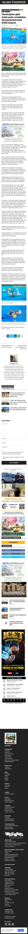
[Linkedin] (15, 336)
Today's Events (8, 808)
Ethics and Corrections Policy (12, 760)
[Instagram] (9, 924)
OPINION (7, 783)
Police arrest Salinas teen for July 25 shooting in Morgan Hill (17, 394)
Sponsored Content (9, 857)
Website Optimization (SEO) (11, 854)
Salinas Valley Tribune (10, 891)
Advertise (7, 767)
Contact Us (7, 752)
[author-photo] (14, 358)
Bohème (7, 901)
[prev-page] (3, 415)
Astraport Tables (9, 827)
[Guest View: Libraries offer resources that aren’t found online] (5, 623)
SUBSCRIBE (7, 745)
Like (23, 550)
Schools (6, 778)
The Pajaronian (8, 893)
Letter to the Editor (9, 754)
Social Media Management (11, 856)
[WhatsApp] (18, 336)
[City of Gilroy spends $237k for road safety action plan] (5, 409)
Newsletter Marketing (10, 860)
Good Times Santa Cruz (10, 870)
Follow (22, 553)
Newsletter (7, 750)
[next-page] (5, 415)
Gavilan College (8, 802)
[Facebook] (8, 336)
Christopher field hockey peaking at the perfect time (20, 347)
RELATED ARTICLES (7, 386)
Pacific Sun (7, 875)
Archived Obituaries (9, 819)
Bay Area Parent (9, 899)
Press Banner (8, 889)
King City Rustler (9, 885)
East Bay (7, 904)
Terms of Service (9, 758)
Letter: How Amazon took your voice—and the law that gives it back (18, 402)
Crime (6, 777)
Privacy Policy (8, 757)
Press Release (8, 755)
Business (7, 775)
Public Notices (8, 768)
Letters (6, 788)
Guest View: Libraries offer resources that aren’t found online (16, 623)
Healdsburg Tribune (9, 882)
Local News (7, 11)
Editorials (7, 786)
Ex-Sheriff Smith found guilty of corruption (7, 346)
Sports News (8, 799)
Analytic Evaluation (9, 859)
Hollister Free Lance (9, 883)
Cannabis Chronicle (9, 902)
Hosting (6, 852)
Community (7, 785)
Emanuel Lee (4, 25)
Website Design (8, 851)
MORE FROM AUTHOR (8, 389)
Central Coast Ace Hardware (11, 825)
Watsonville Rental (9, 828)
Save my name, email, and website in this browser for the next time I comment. (12, 453)
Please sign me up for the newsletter (11, 457)
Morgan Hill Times (9, 888)
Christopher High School (14, 9)
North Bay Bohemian (10, 873)
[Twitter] (11, 336)
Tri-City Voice (8, 894)
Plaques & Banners (9, 761)
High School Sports (5, 9)
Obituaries (7, 817)
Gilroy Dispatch (8, 880)
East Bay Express (9, 869)
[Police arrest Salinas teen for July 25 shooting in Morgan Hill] (5, 394)
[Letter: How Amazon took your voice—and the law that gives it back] (5, 402)
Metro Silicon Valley (9, 872)
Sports (21, 9)
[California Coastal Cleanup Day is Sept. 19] (5, 616)
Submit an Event (9, 810)
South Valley (8, 905)
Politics (6, 780)
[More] (22, 336)
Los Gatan (7, 886)
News (3, 11)
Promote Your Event (9, 811)
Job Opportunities (9, 911)
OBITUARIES (8, 816)
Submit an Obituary (9, 820)
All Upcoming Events (9, 807)
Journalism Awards (9, 913)
